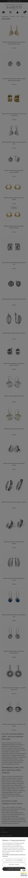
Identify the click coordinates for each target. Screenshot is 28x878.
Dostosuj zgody (14, 864)
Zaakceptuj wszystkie (14, 869)
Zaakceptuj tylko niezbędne (14, 860)
